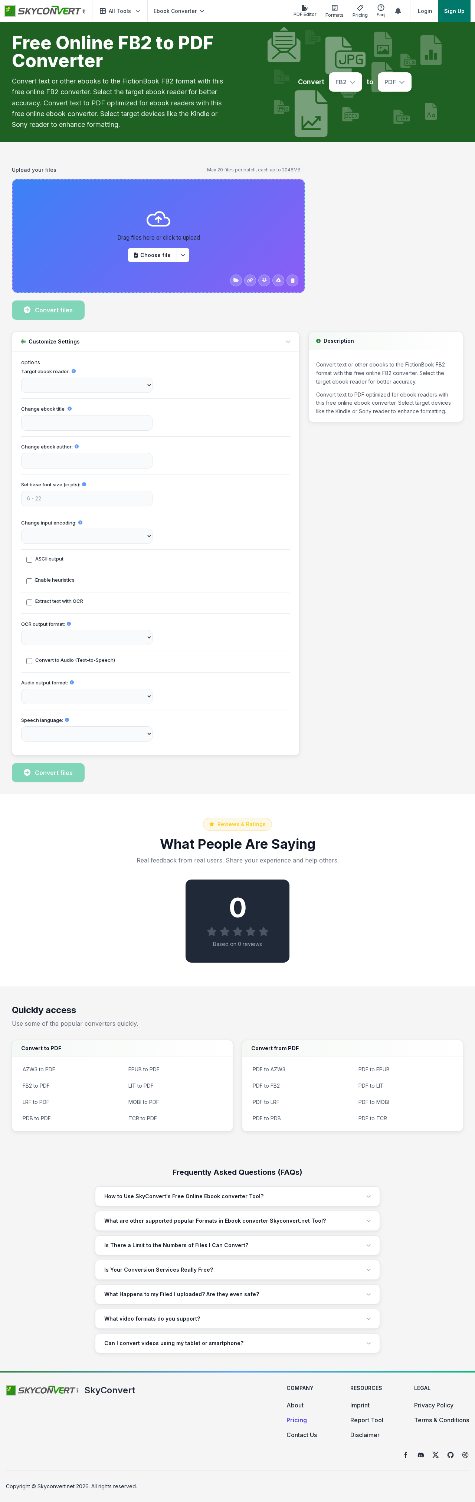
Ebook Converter (175, 11)
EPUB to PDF (144, 1069)
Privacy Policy (433, 1405)
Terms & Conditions (441, 1420)
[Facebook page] (406, 1455)
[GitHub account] (450, 1455)
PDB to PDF (37, 1118)
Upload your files (34, 170)
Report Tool (366, 1420)
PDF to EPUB (374, 1069)
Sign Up (454, 11)
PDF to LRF (266, 1102)
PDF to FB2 (266, 1085)
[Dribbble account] (465, 1455)
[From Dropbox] (264, 280)
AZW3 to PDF (39, 1069)
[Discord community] (421, 1455)
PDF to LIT (371, 1085)
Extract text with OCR (59, 601)
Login (425, 11)
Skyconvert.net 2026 (63, 1486)
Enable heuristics (55, 580)
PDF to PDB (267, 1118)
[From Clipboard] (292, 280)
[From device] (236, 280)
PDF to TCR (372, 1118)
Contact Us (301, 1435)
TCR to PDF (142, 1118)
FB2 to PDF (36, 1085)
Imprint (360, 1405)
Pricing (296, 1420)
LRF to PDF (36, 1102)
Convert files (54, 310)
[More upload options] (183, 255)
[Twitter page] (435, 1455)
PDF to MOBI (373, 1102)
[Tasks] (398, 11)
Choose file (155, 255)
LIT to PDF (141, 1085)
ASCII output (49, 559)
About (295, 1405)
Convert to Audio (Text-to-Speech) (75, 660)
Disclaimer (365, 1435)
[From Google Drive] (278, 280)
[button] (119, 11)
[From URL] (250, 280)
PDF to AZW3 (269, 1069)
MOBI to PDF (143, 1102)
